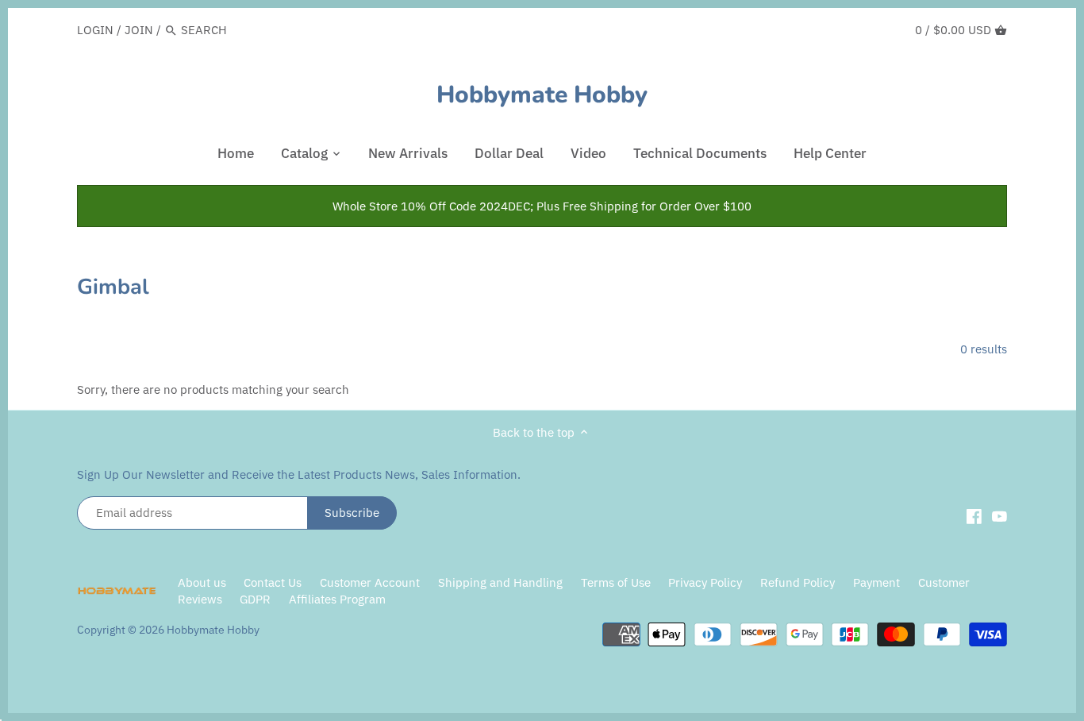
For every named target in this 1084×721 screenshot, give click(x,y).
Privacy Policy (706, 582)
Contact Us (273, 582)
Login (95, 29)
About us (202, 582)
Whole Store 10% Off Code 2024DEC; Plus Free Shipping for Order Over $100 (542, 206)
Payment (876, 582)
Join (139, 29)
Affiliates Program (337, 599)
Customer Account (370, 582)
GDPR (255, 599)
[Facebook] (974, 515)
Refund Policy (797, 582)
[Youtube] (999, 515)
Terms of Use (616, 582)
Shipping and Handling (500, 582)
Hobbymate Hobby (542, 95)
